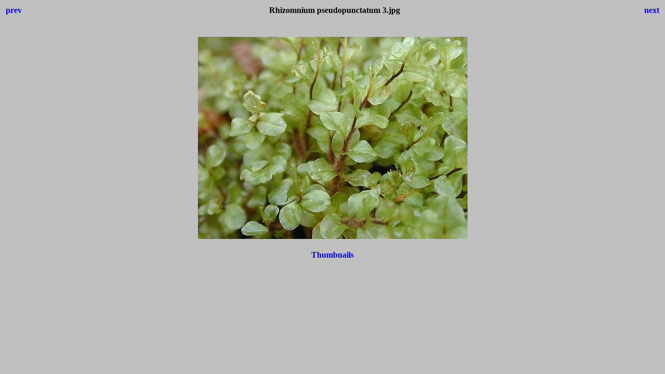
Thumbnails (332, 254)
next (651, 10)
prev (14, 10)
